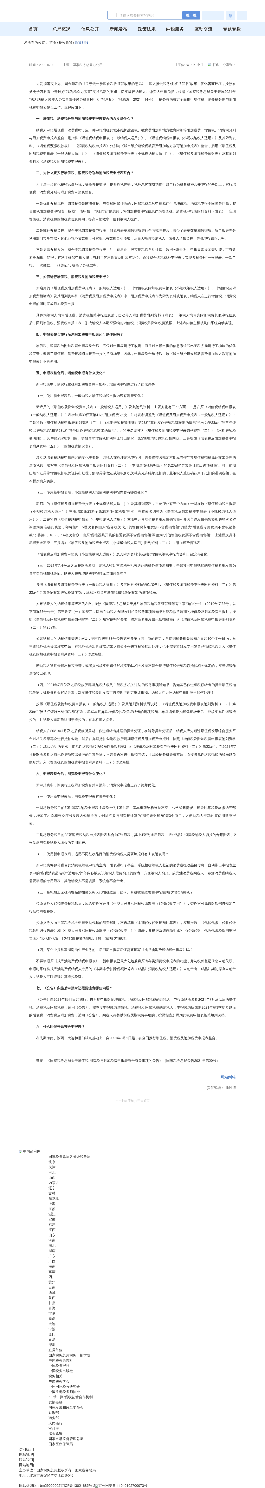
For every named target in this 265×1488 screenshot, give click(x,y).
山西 (51, 1177)
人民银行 (55, 1422)
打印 (216, 64)
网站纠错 (228, 1077)
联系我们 (26, 1459)
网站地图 (26, 1464)
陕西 (51, 1297)
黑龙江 (53, 1198)
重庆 (51, 1271)
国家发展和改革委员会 (65, 1407)
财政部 (53, 1412)
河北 (51, 1171)
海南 (51, 1266)
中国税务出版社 (60, 1370)
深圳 (51, 1344)
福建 (51, 1224)
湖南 (51, 1250)
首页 (52, 42)
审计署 (53, 1428)
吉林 (51, 1192)
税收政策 (66, 42)
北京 (51, 1161)
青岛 (51, 1339)
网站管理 (26, 1454)
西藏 (51, 1292)
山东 (51, 1234)
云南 (51, 1286)
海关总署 (55, 1433)
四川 (51, 1276)
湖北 (51, 1245)
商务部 (53, 1417)
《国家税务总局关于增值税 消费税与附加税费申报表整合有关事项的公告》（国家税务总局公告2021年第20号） (133, 1060)
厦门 (51, 1333)
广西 (51, 1260)
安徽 (51, 1219)
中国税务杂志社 (60, 1360)
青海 (51, 1307)
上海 (51, 1203)
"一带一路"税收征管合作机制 (70, 1396)
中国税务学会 (58, 1380)
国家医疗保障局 (60, 1443)
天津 (51, 1166)
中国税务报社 (58, 1365)
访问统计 (26, 1448)
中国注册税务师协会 (64, 1391)
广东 (51, 1255)
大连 (51, 1323)
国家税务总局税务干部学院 (69, 1354)
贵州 (51, 1281)
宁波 (51, 1328)
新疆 (51, 1318)
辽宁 (51, 1187)
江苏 (51, 1208)
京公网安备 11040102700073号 (122, 1485)
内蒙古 (53, 1182)
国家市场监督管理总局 (65, 1438)
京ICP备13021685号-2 (77, 1485)
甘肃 (51, 1302)
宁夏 (51, 1313)
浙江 (51, 1213)
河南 (51, 1239)
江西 (51, 1229)
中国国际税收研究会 (64, 1386)
